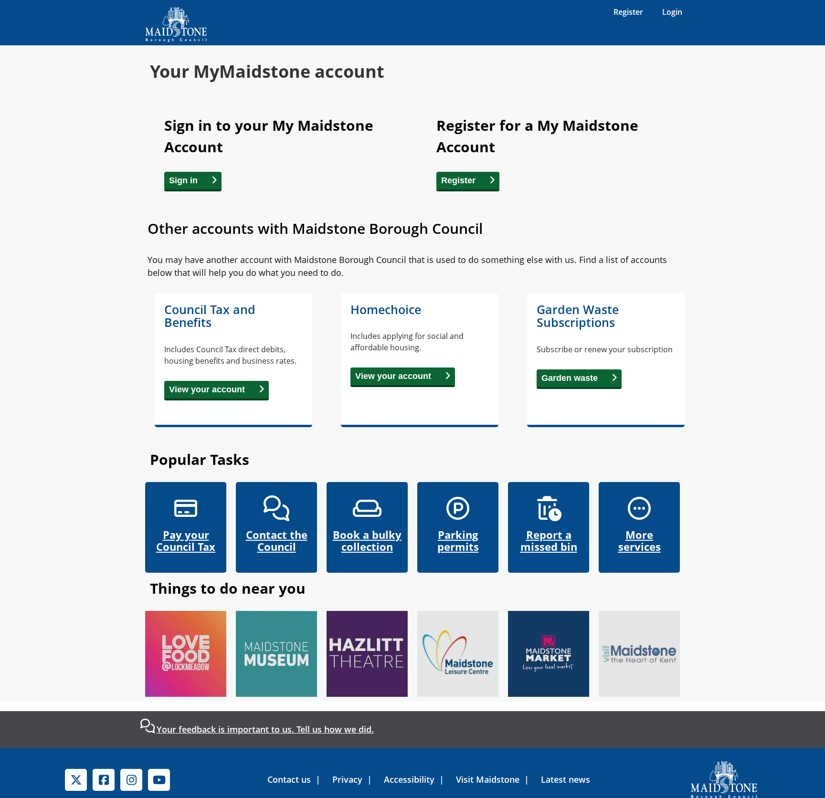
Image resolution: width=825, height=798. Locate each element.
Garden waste (569, 378)
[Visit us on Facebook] (104, 780)
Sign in (183, 180)
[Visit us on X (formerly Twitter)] (76, 780)
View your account (207, 389)
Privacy (347, 779)
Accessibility (409, 779)
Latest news (565, 779)
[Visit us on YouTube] (159, 780)
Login (672, 12)
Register (628, 12)
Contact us (289, 779)
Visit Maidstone (487, 779)
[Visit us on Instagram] (131, 780)
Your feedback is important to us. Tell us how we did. (265, 729)
